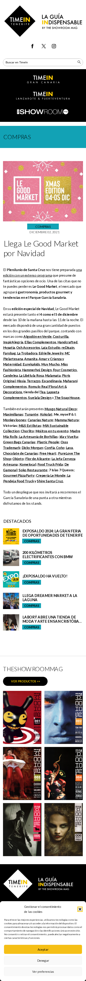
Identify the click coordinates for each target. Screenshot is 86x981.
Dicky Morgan (32, 448)
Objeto (18, 459)
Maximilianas (13, 414)
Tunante (31, 414)
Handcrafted (67, 342)
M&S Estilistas (30, 425)
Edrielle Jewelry (51, 353)
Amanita (30, 359)
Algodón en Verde (37, 336)
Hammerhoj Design (37, 370)
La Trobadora (27, 353)
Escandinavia (52, 381)
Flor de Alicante (37, 459)
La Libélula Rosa (31, 375)
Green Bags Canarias (19, 442)
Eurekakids (31, 364)
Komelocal (27, 464)
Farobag (9, 353)
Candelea (10, 375)
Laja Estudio (50, 347)
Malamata (53, 375)
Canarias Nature (40, 420)
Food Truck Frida (50, 464)
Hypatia (9, 347)
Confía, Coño (54, 448)
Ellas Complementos (40, 342)
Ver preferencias (43, 971)
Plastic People (48, 442)
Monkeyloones (14, 420)
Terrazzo (33, 381)
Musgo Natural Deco (60, 409)
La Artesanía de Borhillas (38, 437)
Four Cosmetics (65, 370)
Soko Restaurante (33, 470)
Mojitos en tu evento (51, 431)
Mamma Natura (67, 420)
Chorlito (27, 431)
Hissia (21, 381)
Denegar (43, 960)
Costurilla (60, 336)
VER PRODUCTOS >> (25, 681)
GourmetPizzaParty (18, 475)
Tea (42, 392)
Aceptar (43, 949)
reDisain (67, 347)
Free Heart (47, 453)
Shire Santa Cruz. (50, 481)
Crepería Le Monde (50, 475)
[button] (80, 909)
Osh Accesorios (28, 347)
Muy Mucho (50, 364)
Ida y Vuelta (68, 437)
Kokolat (46, 414)
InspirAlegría (13, 342)
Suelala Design (40, 397)
